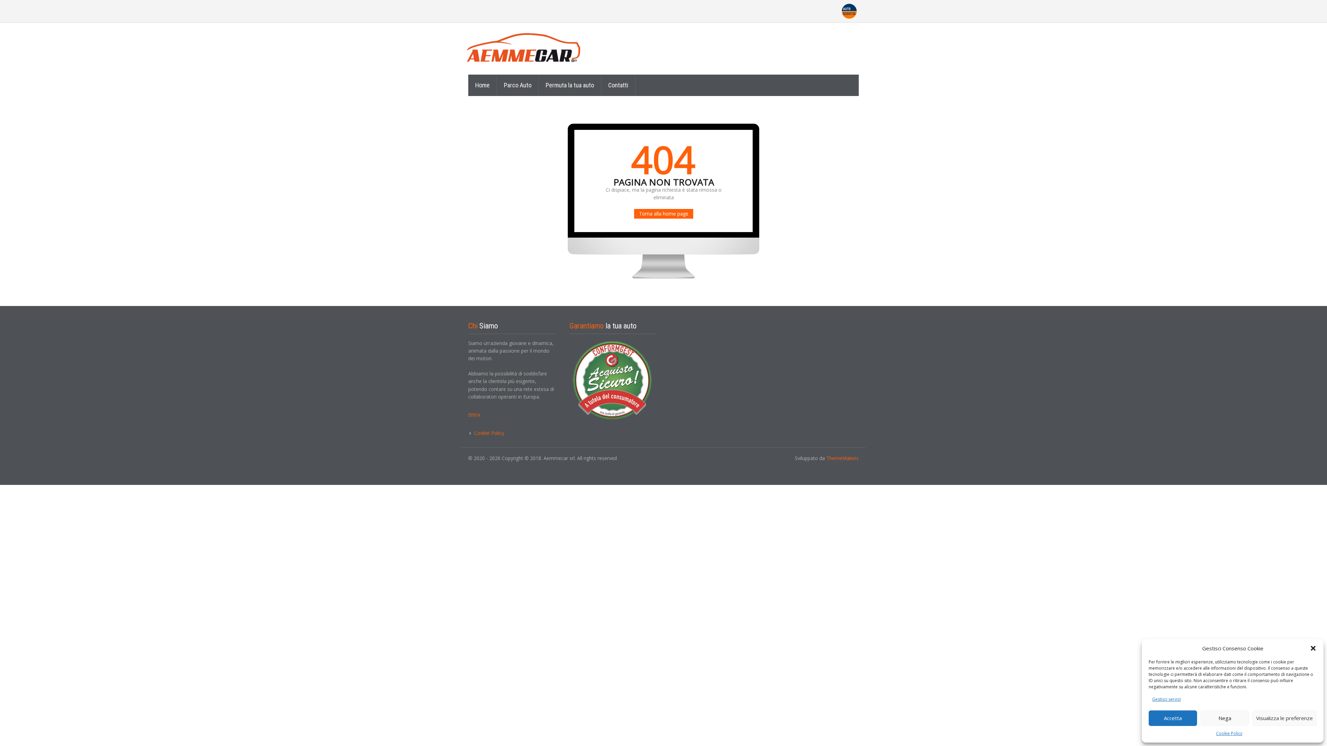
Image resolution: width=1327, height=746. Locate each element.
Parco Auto (517, 85)
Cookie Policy (1229, 733)
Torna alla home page (663, 213)
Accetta (1173, 718)
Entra (474, 414)
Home (482, 85)
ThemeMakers (842, 458)
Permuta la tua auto (570, 85)
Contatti (618, 85)
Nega (1224, 718)
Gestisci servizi (1166, 699)
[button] (1313, 648)
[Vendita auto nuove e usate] (530, 48)
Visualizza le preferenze (1284, 718)
